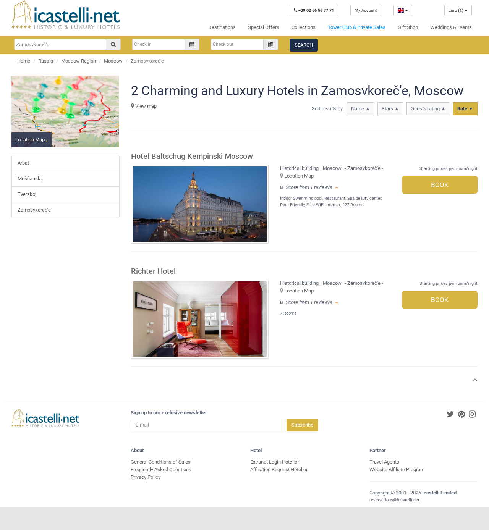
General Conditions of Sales (161, 462)
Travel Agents (384, 462)
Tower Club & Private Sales (356, 27)
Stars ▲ (390, 108)
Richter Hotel (153, 271)
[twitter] (450, 414)
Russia (45, 61)
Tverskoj (27, 194)
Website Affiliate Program (396, 469)
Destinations (222, 27)
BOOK (440, 185)
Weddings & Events (451, 27)
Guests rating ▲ (428, 108)
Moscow (113, 61)
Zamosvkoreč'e (34, 210)
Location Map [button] (30, 139)
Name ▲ (360, 108)
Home (23, 61)
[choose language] (403, 10)
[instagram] (472, 414)
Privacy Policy (145, 477)
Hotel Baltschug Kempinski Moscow (192, 156)
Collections (303, 27)
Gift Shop (408, 27)
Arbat (23, 163)
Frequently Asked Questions (161, 469)
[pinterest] (461, 414)
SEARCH (304, 45)
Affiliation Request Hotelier (279, 469)
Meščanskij (30, 178)
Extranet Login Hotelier (274, 462)
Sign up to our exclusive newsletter (169, 412)
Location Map (299, 176)
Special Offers (263, 27)
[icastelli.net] (65, 14)
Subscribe (302, 425)
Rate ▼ (465, 108)
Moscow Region (78, 61)
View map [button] (145, 106)
